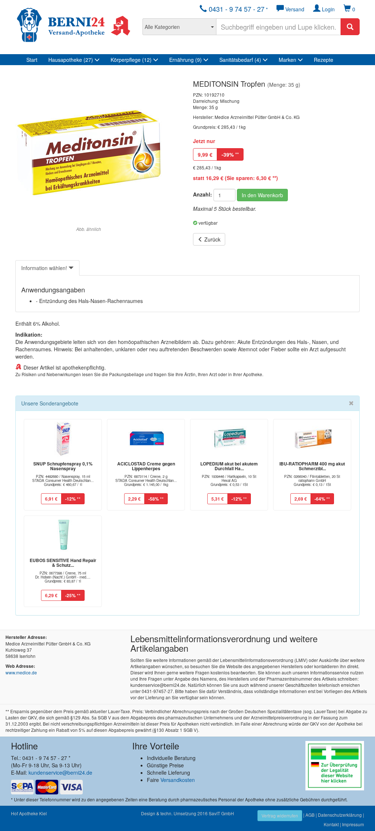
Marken (288, 59)
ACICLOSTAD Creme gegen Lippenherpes (146, 466)
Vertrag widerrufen (279, 815)
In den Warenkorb (262, 195)
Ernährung (185, 59)
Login (327, 9)
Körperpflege (131, 59)
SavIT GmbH (221, 813)
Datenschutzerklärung (340, 815)
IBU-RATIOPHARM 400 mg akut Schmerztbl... (312, 466)
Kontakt (331, 824)
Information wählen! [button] (44, 268)
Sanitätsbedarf (240, 59)
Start (31, 59)
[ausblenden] (351, 403)
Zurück (211, 239)
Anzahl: (202, 194)
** (230, 154)
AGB (310, 815)
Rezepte (323, 59)
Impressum (353, 824)
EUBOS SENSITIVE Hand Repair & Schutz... (63, 562)
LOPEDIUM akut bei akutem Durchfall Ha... (229, 466)
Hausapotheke (70, 59)
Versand (294, 9)
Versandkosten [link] (177, 779)
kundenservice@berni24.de (60, 772)
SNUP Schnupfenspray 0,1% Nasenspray (63, 466)
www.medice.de (21, 672)
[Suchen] (350, 26)
